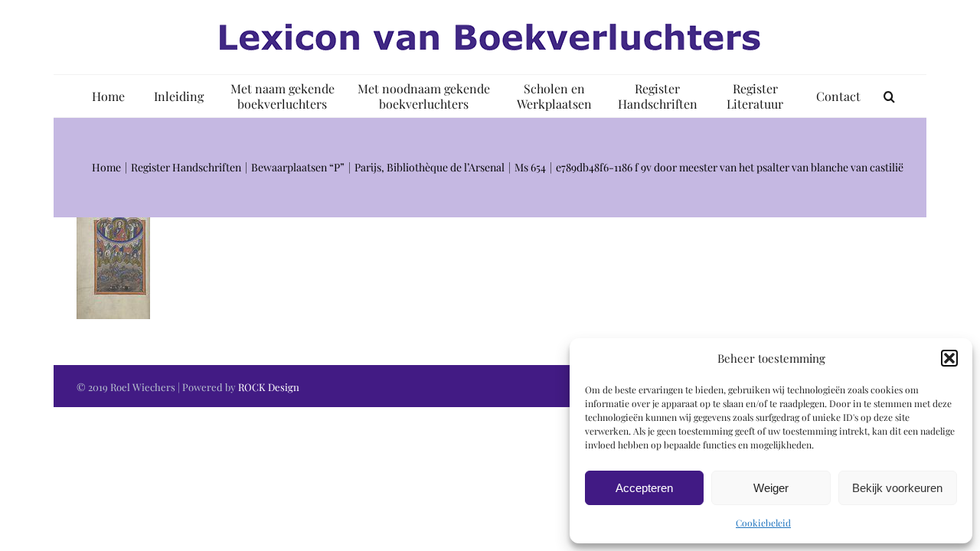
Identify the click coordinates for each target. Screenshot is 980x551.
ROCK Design (268, 386)
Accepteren (644, 487)
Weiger (771, 487)
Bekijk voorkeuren (897, 487)
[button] (949, 358)
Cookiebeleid (763, 523)
